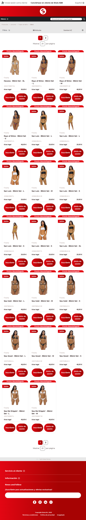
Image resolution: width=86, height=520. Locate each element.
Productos (5, 24)
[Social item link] (35, 503)
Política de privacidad (47, 515)
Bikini (32, 24)
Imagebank (60, 515)
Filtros (5, 30)
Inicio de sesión (22, 97)
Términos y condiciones (30, 515)
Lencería (13, 24)
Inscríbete (10, 98)
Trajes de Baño (23, 24)
